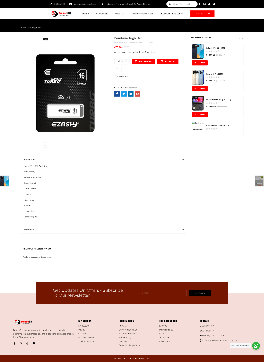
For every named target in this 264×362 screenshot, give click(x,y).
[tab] (104, 159)
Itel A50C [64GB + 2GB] (215, 48)
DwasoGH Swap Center (172, 13)
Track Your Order (86, 341)
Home (85, 13)
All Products (102, 13)
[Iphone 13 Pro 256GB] (198, 77)
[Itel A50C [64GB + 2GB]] (198, 51)
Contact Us (124, 341)
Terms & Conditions (128, 333)
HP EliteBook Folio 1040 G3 (217, 125)
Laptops (163, 325)
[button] (45, 145)
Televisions (164, 337)
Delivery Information (142, 13)
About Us (120, 13)
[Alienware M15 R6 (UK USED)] (198, 103)
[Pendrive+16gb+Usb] (124, 94)
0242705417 (207, 330)
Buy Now (169, 61)
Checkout (82, 333)
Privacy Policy (125, 337)
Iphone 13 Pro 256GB (215, 74)
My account (83, 325)
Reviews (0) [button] (29, 229)
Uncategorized (34, 27)
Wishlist (81, 329)
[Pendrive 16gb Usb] (117, 94)
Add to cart (145, 61)
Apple (162, 333)
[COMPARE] (124, 69)
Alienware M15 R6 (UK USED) (218, 99)
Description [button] (29, 159)
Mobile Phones (166, 329)
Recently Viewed (86, 337)
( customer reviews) (134, 43)
